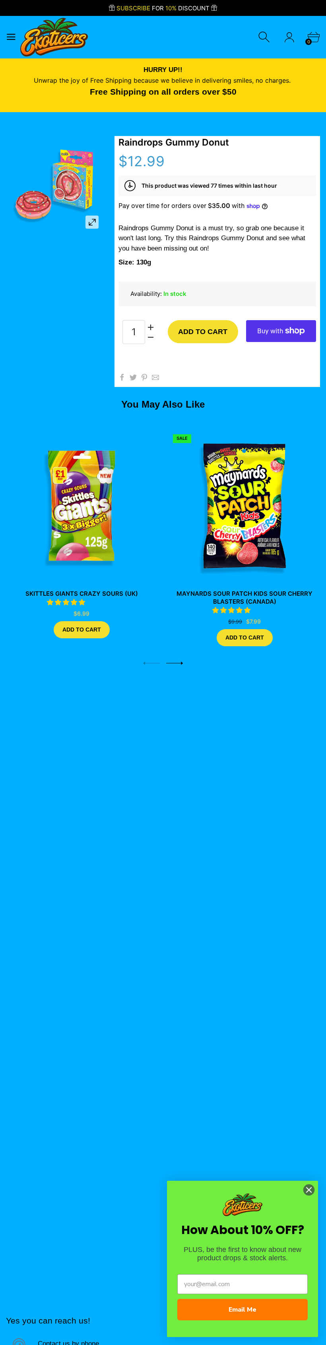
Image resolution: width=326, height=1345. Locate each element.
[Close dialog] (309, 1190)
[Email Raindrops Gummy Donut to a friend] (155, 377)
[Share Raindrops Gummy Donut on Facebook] (122, 377)
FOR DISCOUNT (163, 8)
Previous (151, 663)
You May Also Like (163, 404)
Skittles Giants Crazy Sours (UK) (81, 593)
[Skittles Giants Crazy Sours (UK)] (81, 505)
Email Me (242, 1309)
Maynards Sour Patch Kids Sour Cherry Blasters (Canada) (244, 597)
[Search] (265, 37)
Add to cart (202, 332)
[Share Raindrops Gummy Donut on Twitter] (133, 377)
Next (174, 663)
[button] (67, 602)
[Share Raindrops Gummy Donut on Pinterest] (144, 377)
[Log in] (289, 37)
